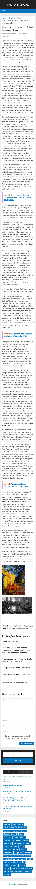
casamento (16, 831)
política (6, 865)
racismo (22, 865)
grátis (28, 843)
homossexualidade (11, 846)
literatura (28, 853)
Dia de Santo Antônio (10, 641)
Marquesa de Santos (11, 856)
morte (30, 859)
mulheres (14, 862)
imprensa (7, 849)
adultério (7, 825)
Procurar (18, 760)
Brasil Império (21, 828)
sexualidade (8, 871)
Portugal (14, 865)
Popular (11, 772)
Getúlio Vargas (19, 843)
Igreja (22, 846)
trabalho (28, 871)
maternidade (25, 856)
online (22, 862)
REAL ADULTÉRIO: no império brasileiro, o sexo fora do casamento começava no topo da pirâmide (16, 650)
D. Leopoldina (9, 834)
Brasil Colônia (9, 828)
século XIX (19, 871)
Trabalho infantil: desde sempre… (15, 683)
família (25, 840)
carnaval (7, 831)
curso (24, 831)
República (15, 868)
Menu (3, 11)
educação (7, 840)
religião (6, 868)
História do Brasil (10, 34)
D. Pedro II (8, 837)
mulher (6, 862)
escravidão (17, 840)
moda (23, 859)
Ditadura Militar (19, 837)
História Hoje (18, 4)
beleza (20, 825)
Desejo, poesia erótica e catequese (16, 668)
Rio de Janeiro (26, 868)
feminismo (7, 843)
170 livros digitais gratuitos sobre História (17, 791)
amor (14, 825)
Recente (25, 772)
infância (23, 849)
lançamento (8, 853)
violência (7, 874)
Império (15, 849)
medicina (7, 859)
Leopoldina (19, 853)
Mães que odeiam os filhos (12, 785)
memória (16, 859)
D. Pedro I (19, 834)
